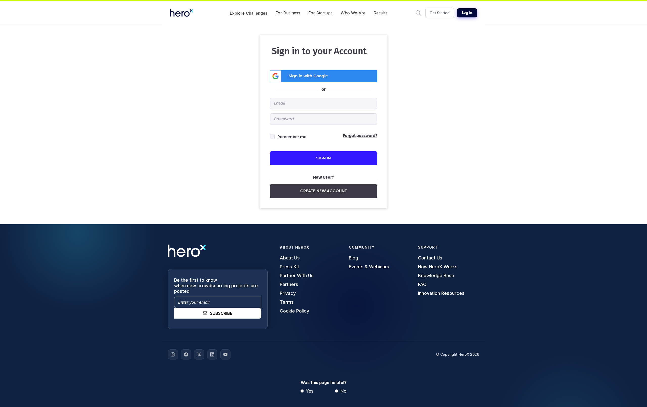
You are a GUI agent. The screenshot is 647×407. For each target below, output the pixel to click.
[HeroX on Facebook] (186, 354)
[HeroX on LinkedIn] (212, 354)
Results (380, 12)
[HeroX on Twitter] (199, 354)
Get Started (440, 12)
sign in (323, 158)
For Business (287, 12)
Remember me (292, 137)
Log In (467, 13)
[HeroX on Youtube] (225, 354)
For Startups (320, 12)
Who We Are (353, 12)
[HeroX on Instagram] (173, 354)
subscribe (221, 313)
